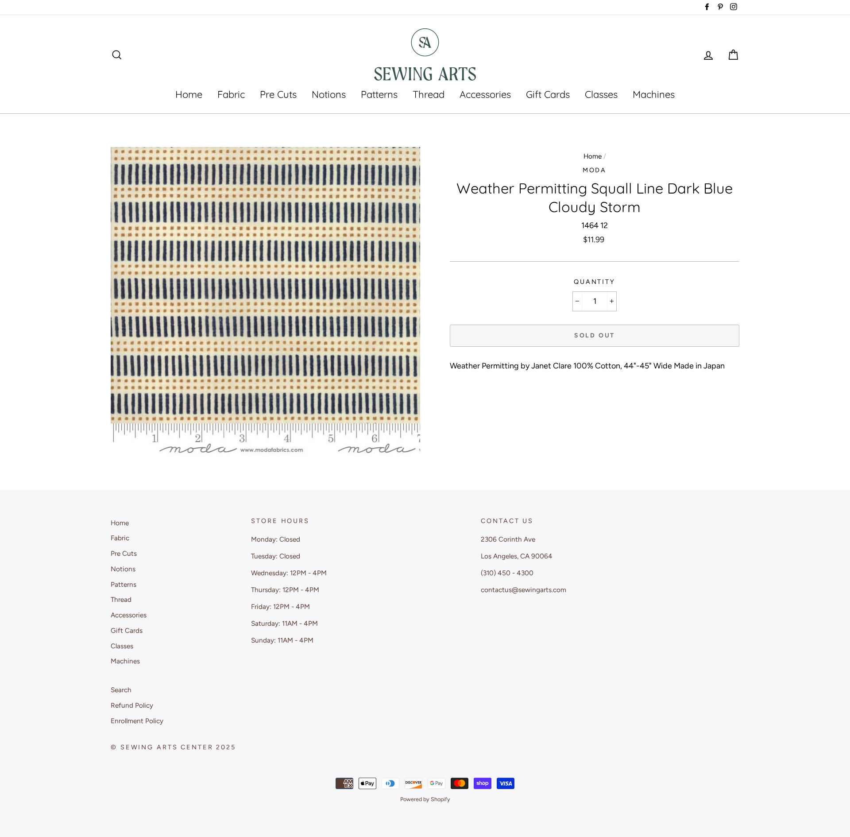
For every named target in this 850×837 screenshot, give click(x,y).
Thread (428, 94)
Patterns (379, 94)
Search (121, 690)
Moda (595, 170)
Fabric (231, 94)
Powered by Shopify (425, 799)
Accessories (485, 94)
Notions (329, 94)
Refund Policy (132, 705)
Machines (654, 94)
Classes (601, 94)
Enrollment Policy (137, 721)
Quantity (594, 282)
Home (188, 94)
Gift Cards (548, 94)
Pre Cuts (278, 94)
